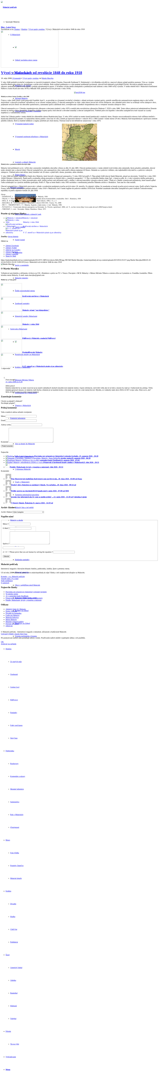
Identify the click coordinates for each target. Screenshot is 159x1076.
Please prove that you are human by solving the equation (31, 552)
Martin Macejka (47, 78)
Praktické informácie (17, 418)
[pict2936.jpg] (79, 92)
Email (3, 420)
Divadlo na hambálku (13, 613)
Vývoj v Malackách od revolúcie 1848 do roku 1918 (41, 72)
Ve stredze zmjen (12, 594)
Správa (6, 544)
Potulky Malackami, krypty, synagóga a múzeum (23, 600)
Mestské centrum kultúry (15, 622)
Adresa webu (6, 425)
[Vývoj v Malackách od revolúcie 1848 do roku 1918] (29, 67)
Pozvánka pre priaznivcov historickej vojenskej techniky (26, 592)
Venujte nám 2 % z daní (9, 579)
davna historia (13, 236)
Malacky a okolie (16, 520)
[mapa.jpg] (79, 160)
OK (2, 642)
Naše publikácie (7, 581)
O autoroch (5, 583)
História (24, 29)
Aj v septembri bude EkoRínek (17, 596)
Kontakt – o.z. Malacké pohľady (13, 577)
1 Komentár (16, 78)
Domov (17, 29)
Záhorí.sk (9, 626)
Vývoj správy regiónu (37, 29)
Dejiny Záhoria (11, 611)
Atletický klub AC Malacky (16, 609)
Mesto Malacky (11, 620)
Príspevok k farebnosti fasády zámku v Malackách (24, 598)
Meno (3, 416)
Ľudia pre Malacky (13, 615)
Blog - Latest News (8, 27)
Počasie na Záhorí (12, 624)
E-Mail (6, 528)
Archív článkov (6, 512)
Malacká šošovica (12, 617)
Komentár (4, 442)
